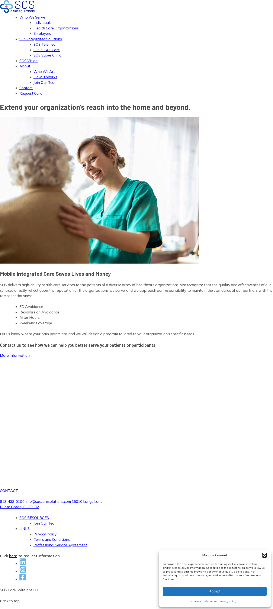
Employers (42, 33)
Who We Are (44, 71)
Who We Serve (32, 17)
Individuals (42, 22)
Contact (26, 88)
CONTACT (9, 490)
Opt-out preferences (204, 601)
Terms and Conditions (51, 539)
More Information (15, 355)
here (13, 556)
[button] (264, 555)
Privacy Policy (227, 601)
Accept (215, 591)
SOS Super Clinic (47, 55)
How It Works (45, 77)
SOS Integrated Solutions (40, 39)
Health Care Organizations (56, 28)
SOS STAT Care (46, 50)
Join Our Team (45, 82)
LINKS (24, 528)
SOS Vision (28, 60)
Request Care (30, 93)
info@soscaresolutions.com (48, 501)
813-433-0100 (12, 501)
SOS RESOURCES (34, 517)
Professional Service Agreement (60, 545)
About (24, 66)
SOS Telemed (44, 44)
